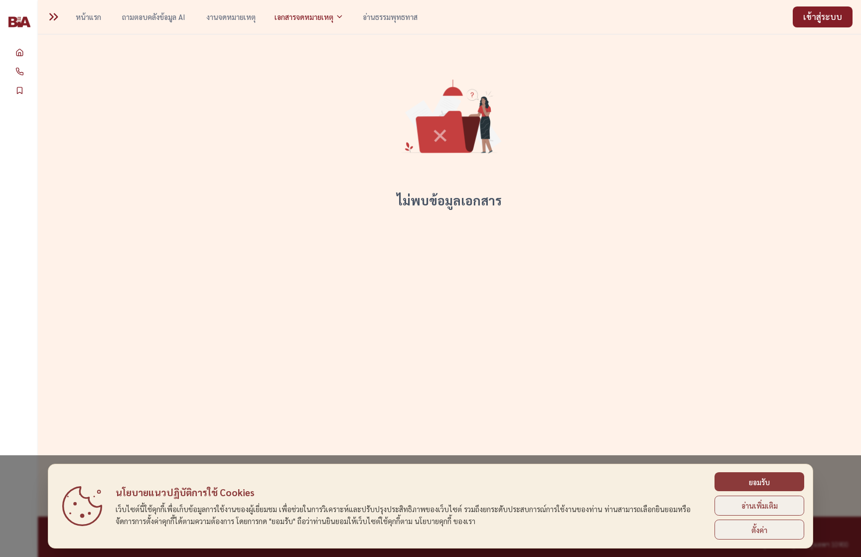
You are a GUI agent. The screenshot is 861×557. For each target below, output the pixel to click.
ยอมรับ (759, 482)
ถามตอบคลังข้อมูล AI (153, 16)
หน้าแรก (88, 16)
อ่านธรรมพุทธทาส (390, 16)
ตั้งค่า (759, 530)
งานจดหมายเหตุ (231, 16)
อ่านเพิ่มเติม (759, 505)
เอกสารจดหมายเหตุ (304, 16)
